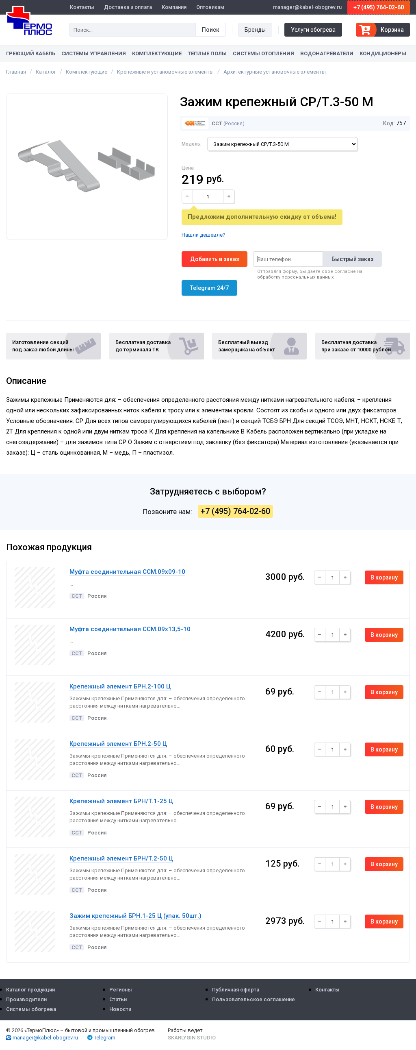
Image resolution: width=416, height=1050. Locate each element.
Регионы (120, 990)
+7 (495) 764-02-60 (378, 7)
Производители (26, 999)
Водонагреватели (326, 53)
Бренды (255, 29)
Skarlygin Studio (192, 1038)
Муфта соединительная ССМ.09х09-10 (127, 571)
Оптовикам (210, 7)
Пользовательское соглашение (253, 999)
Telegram (104, 1038)
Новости (120, 1009)
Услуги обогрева (313, 29)
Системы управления (93, 53)
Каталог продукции (30, 990)
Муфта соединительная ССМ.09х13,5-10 (130, 629)
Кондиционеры (383, 53)
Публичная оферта (235, 990)
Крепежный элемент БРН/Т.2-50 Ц (121, 858)
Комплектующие (157, 53)
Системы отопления (263, 53)
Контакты (82, 7)
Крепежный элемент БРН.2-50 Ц (118, 743)
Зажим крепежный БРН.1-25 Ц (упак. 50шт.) (135, 915)
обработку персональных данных (295, 277)
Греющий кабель (30, 53)
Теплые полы (207, 53)
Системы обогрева (31, 1009)
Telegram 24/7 (209, 288)
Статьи (118, 999)
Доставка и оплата (128, 7)
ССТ (216, 123)
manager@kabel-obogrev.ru (44, 1038)
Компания (174, 7)
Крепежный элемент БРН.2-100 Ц (120, 686)
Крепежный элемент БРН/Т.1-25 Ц (121, 801)
